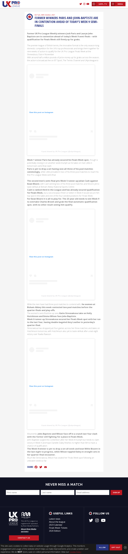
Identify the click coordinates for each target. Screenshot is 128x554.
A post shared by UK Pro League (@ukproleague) (61, 151)
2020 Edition (54, 530)
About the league (57, 521)
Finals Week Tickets (58, 527)
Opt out (116, 547)
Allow (102, 547)
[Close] (125, 547)
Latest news (54, 519)
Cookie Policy (75, 552)
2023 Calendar (55, 524)
